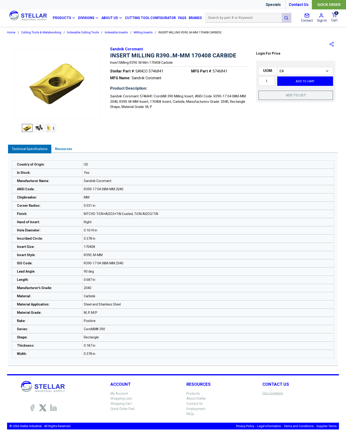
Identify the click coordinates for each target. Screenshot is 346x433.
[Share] (332, 44)
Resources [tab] (63, 149)
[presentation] (29, 149)
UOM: (268, 70)
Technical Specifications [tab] (30, 149)
